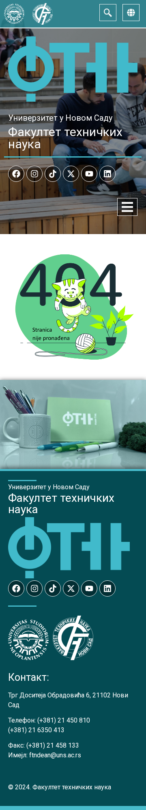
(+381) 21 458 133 (52, 745)
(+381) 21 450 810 (63, 720)
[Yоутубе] (89, 174)
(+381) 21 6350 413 (36, 730)
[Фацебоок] (16, 174)
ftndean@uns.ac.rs (55, 755)
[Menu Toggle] (127, 207)
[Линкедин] (107, 174)
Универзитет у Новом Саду (60, 118)
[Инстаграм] (34, 174)
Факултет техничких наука (65, 138)
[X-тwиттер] (71, 174)
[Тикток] (53, 174)
